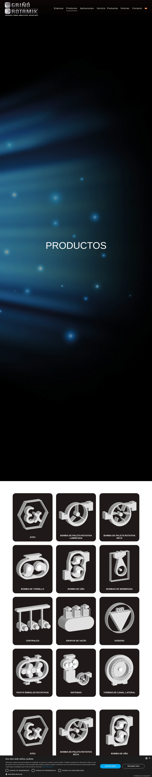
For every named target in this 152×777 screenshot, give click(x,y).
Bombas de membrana (119, 589)
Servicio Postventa (107, 8)
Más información (47, 767)
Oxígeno (119, 641)
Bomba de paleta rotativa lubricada (76, 536)
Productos (71, 8)
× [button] (149, 758)
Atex (32, 537)
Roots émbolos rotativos (33, 692)
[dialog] (76, 766)
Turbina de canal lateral (119, 692)
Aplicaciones (87, 8)
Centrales (32, 641)
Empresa (59, 8)
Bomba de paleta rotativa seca (119, 536)
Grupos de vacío (76, 641)
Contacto (137, 8)
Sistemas (76, 692)
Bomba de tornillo (32, 589)
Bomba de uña (76, 589)
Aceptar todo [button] (110, 766)
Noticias (125, 8)
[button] (51, 774)
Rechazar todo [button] (133, 766)
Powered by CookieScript (142, 776)
